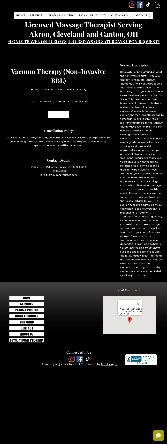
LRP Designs (109, 364)
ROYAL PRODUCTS (26, 316)
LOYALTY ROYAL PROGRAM (26, 340)
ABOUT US (26, 334)
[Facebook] (140, 4)
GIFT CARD (27, 322)
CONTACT (27, 328)
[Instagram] (132, 4)
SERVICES (26, 304)
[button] (158, 5)
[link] (58, 114)
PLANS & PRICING (26, 310)
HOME (27, 298)
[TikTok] (148, 4)
